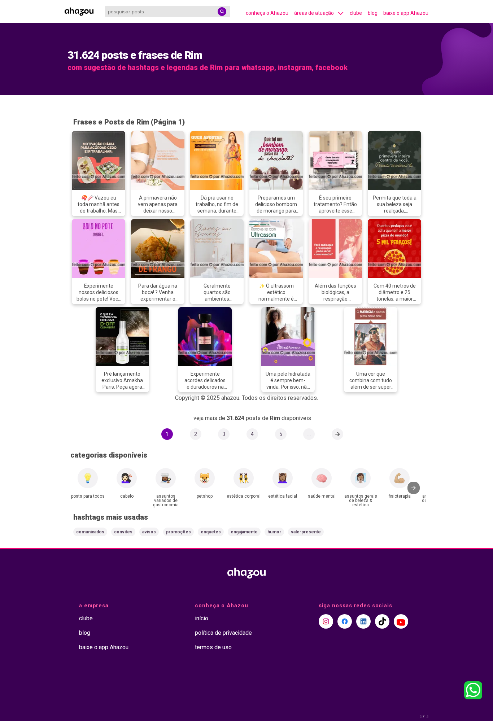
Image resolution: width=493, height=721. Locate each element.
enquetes (211, 531)
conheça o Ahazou (267, 13)
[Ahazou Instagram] (326, 621)
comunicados (90, 531)
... (309, 434)
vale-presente (306, 531)
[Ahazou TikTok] (382, 621)
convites (123, 531)
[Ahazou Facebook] (344, 621)
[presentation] (413, 488)
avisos (149, 531)
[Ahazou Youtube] (401, 621)
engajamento (244, 531)
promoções (178, 531)
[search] (222, 11)
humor (274, 531)
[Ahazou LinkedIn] (363, 621)
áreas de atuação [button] (314, 13)
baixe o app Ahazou (405, 13)
